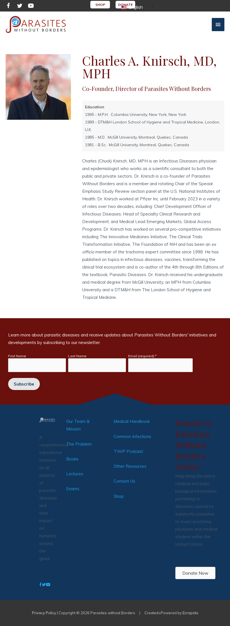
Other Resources (130, 466)
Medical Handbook (132, 421)
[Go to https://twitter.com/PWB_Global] (19, 6)
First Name (17, 356)
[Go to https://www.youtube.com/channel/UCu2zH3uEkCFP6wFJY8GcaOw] (31, 6)
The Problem (79, 444)
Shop (119, 496)
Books (72, 459)
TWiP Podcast (128, 451)
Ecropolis (190, 613)
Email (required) (142, 356)
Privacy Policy (44, 613)
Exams (72, 488)
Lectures (74, 473)
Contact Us (124, 481)
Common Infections (132, 436)
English (135, 7)
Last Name (77, 356)
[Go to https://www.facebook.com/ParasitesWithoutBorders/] (8, 6)
